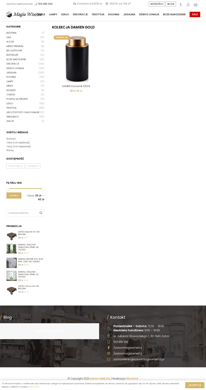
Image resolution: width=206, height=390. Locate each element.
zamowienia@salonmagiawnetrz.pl (138, 359)
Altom (10, 41)
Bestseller (12, 54)
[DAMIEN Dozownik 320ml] (76, 58)
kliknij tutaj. (34, 386)
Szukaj (40, 213)
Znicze (10, 121)
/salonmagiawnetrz (127, 348)
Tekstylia (11, 107)
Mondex (11, 90)
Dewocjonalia (15, 68)
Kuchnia (11, 77)
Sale (8, 37)
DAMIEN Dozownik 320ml (76, 86)
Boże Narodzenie (16, 59)
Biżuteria (11, 32)
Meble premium (14, 46)
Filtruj (14, 195)
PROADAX (132, 378)
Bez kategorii (14, 50)
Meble (9, 85)
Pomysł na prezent (17, 99)
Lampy (9, 81)
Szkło (9, 103)
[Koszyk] (196, 5)
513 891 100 (120, 342)
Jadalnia (11, 72)
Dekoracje (12, 63)
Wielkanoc (12, 116)
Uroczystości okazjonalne (22, 112)
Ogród (10, 94)
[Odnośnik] (24, 15)
